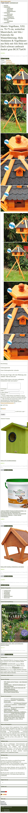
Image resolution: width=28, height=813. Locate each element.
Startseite (6, 5)
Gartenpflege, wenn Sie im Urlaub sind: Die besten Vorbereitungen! (14, 688)
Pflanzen (15, 667)
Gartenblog (6, 22)
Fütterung (18, 661)
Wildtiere (5, 672)
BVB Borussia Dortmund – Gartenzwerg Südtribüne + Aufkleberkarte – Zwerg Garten (14, 700)
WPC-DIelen (13, 672)
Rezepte (7, 669)
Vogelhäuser (10, 21)
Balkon (2, 660)
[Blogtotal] (4, 794)
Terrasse (12, 671)
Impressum (3, 802)
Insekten (5, 665)
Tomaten (22, 671)
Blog (13, 660)
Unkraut (25, 671)
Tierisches (6, 19)
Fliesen (10, 661)
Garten (4, 663)
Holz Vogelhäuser (10, 63)
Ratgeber (3, 669)
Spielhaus (5, 671)
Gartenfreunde (11, 663)
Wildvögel (9, 672)
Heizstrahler (10, 9)
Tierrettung (18, 671)
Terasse (9, 671)
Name (2, 390)
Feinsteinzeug (6, 661)
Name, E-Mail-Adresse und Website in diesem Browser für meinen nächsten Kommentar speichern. (13, 396)
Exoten (2, 661)
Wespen (2, 672)
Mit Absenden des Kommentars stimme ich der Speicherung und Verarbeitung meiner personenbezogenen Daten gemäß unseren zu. (13, 401)
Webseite (3, 394)
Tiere (15, 671)
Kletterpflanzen (10, 665)
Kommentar (4, 388)
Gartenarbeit (7, 12)
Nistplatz (3, 667)
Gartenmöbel (7, 7)
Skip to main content (6, 1)
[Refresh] (3, 408)
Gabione (22, 661)
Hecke (22, 663)
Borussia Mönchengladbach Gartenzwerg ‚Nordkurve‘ (14, 708)
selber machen (17, 669)
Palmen (10, 667)
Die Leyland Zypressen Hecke (11, 692)
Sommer (2, 671)
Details (2, 470)
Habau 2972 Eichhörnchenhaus (8, 460)
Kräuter (15, 665)
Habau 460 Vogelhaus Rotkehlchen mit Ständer (12, 566)
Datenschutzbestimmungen (7, 403)
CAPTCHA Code (19, 411)
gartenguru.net (8, 807)
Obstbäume (7, 667)
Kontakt (3, 801)
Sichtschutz (24, 669)
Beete (10, 660)
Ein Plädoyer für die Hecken (11, 690)
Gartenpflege (18, 663)
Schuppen (11, 669)
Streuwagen (10, 14)
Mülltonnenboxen (11, 11)
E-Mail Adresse (5, 392)
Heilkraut (2, 665)
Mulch (18, 665)
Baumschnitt (6, 660)
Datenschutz (4, 804)
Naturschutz (22, 665)
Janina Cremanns (8, 710)
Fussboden (13, 661)
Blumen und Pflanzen (9, 18)
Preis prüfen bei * (5, 58)
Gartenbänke (10, 8)
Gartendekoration (8, 15)
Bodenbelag (21, 660)
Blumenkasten (16, 660)
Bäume (25, 660)
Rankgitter (21, 667)
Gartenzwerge (10, 16)
